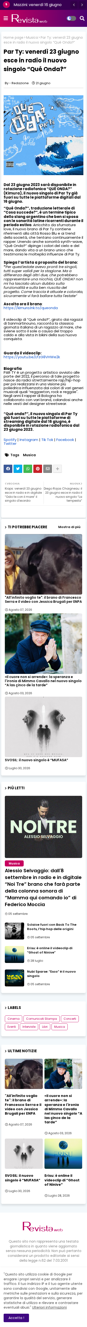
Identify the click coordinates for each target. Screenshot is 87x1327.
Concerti (70, 1019)
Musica (32, 37)
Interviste (29, 1027)
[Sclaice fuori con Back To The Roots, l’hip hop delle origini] (14, 931)
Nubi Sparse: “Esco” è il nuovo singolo (51, 973)
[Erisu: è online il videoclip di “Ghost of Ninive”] (14, 954)
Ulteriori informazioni (49, 1307)
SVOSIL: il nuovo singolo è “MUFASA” (36, 760)
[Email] (47, 469)
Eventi (11, 1027)
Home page (13, 37)
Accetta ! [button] (16, 1317)
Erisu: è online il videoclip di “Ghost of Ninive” (49, 950)
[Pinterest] (37, 469)
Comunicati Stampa (41, 1019)
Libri (45, 1027)
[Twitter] (18, 469)
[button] (74, 4)
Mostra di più (69, 527)
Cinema (13, 1019)
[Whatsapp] (27, 469)
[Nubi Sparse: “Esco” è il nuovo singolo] (14, 977)
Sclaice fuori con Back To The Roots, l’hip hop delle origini (51, 927)
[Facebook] (8, 469)
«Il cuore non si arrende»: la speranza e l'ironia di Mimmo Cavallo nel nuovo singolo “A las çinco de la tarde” (43, 681)
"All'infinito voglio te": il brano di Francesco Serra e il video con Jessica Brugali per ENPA (43, 600)
